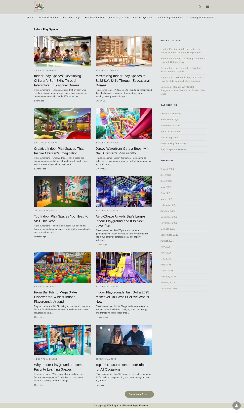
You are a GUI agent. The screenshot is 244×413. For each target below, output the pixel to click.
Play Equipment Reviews (200, 17)
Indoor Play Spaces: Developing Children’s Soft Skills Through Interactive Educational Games (57, 80)
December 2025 (169, 217)
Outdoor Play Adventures (170, 17)
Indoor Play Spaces (119, 17)
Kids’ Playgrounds (143, 17)
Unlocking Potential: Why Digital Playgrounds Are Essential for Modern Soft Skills (183, 90)
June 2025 (166, 252)
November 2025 (169, 223)
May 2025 (166, 258)
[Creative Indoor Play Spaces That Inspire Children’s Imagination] (62, 123)
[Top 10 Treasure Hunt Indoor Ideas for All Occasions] (124, 340)
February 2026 (168, 205)
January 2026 (168, 211)
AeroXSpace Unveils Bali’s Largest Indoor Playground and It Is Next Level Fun (121, 221)
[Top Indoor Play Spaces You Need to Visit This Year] (62, 191)
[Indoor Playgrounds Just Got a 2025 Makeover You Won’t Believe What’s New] (124, 267)
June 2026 (166, 181)
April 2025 (166, 264)
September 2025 (169, 234)
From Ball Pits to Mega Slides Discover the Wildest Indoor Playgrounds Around (56, 296)
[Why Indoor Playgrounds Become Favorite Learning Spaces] (62, 340)
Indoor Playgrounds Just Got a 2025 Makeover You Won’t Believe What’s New (122, 296)
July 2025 (166, 246)
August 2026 (167, 169)
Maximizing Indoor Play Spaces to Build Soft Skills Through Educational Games (123, 80)
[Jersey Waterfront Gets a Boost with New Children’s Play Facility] (124, 123)
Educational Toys (72, 17)
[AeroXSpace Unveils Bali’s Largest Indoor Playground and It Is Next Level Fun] (124, 191)
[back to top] (236, 405)
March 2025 (167, 270)
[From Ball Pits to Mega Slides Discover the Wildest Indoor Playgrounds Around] (62, 267)
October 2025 (168, 228)
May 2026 (166, 187)
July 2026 (166, 175)
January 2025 (168, 282)
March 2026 (167, 199)
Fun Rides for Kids (94, 17)
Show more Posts (138, 394)
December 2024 (169, 288)
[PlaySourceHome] (39, 6)
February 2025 (168, 276)
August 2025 (167, 240)
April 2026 (166, 193)
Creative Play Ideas (48, 17)
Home (30, 17)
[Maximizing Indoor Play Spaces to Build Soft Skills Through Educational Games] (124, 51)
